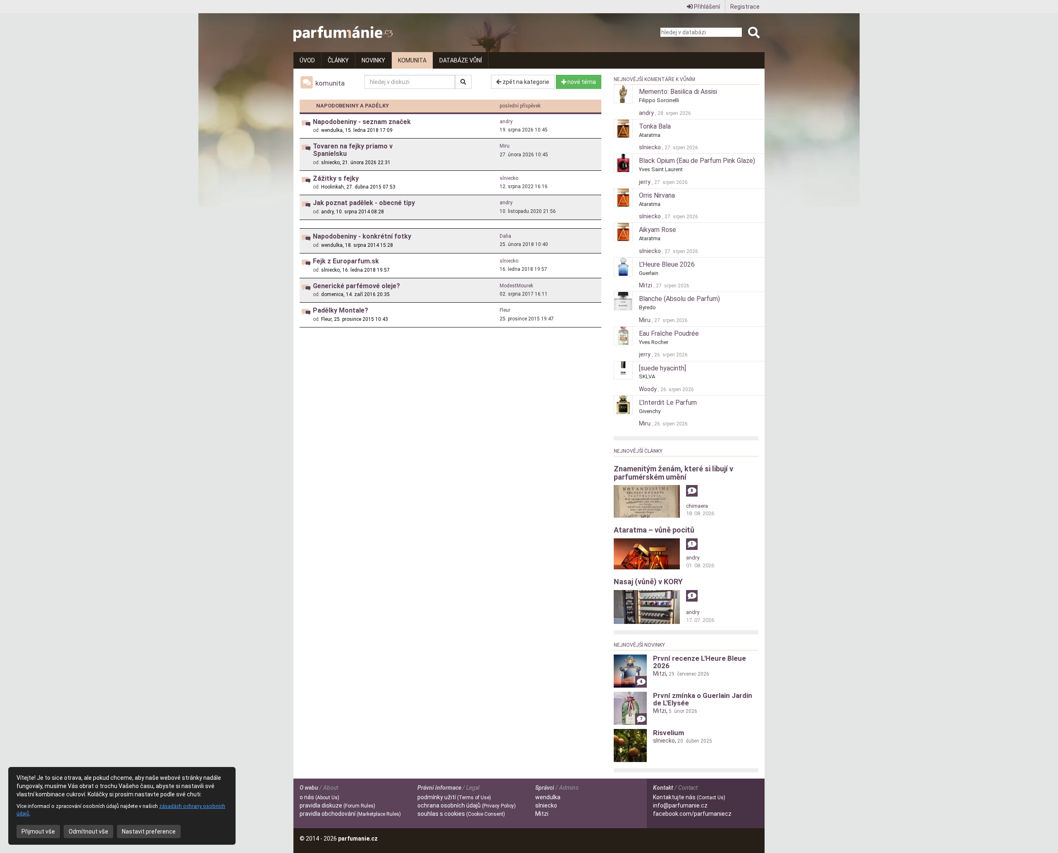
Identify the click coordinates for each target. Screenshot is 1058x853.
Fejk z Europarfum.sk (346, 261)
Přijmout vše (38, 831)
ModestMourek (516, 286)
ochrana (466, 805)
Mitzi (646, 285)
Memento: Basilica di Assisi (678, 92)
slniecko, (331, 162)
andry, (328, 212)
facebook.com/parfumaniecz (692, 813)
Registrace (745, 6)
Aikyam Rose (657, 230)
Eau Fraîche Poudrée (669, 333)
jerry (645, 182)
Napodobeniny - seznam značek (362, 122)
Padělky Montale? (340, 310)
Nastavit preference (149, 831)
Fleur (505, 310)
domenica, (333, 294)
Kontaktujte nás (689, 797)
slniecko (509, 178)
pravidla (337, 805)
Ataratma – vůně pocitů (654, 530)
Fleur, (327, 319)
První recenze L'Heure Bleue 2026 (699, 662)
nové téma (581, 82)
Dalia (505, 236)
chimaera (697, 506)
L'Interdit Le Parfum (668, 402)
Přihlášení (706, 6)
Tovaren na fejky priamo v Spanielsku (353, 150)
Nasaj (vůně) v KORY (648, 581)
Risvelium (668, 733)
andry (506, 121)
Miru (505, 146)
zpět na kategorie (525, 82)
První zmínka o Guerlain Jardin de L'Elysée (702, 699)
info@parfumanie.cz (680, 805)
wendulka (547, 797)
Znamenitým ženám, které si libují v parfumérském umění (673, 472)
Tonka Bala (655, 126)
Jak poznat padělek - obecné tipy (364, 203)
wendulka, (332, 130)
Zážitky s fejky (336, 178)
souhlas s (461, 813)
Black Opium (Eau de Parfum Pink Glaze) (697, 161)
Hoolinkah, (333, 187)
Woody (648, 389)
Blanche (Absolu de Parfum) (679, 299)
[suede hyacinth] (662, 368)
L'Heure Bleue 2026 (667, 264)
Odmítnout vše (88, 831)
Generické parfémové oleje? (356, 286)
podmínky (454, 797)
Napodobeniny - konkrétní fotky (362, 236)
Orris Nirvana (657, 195)
